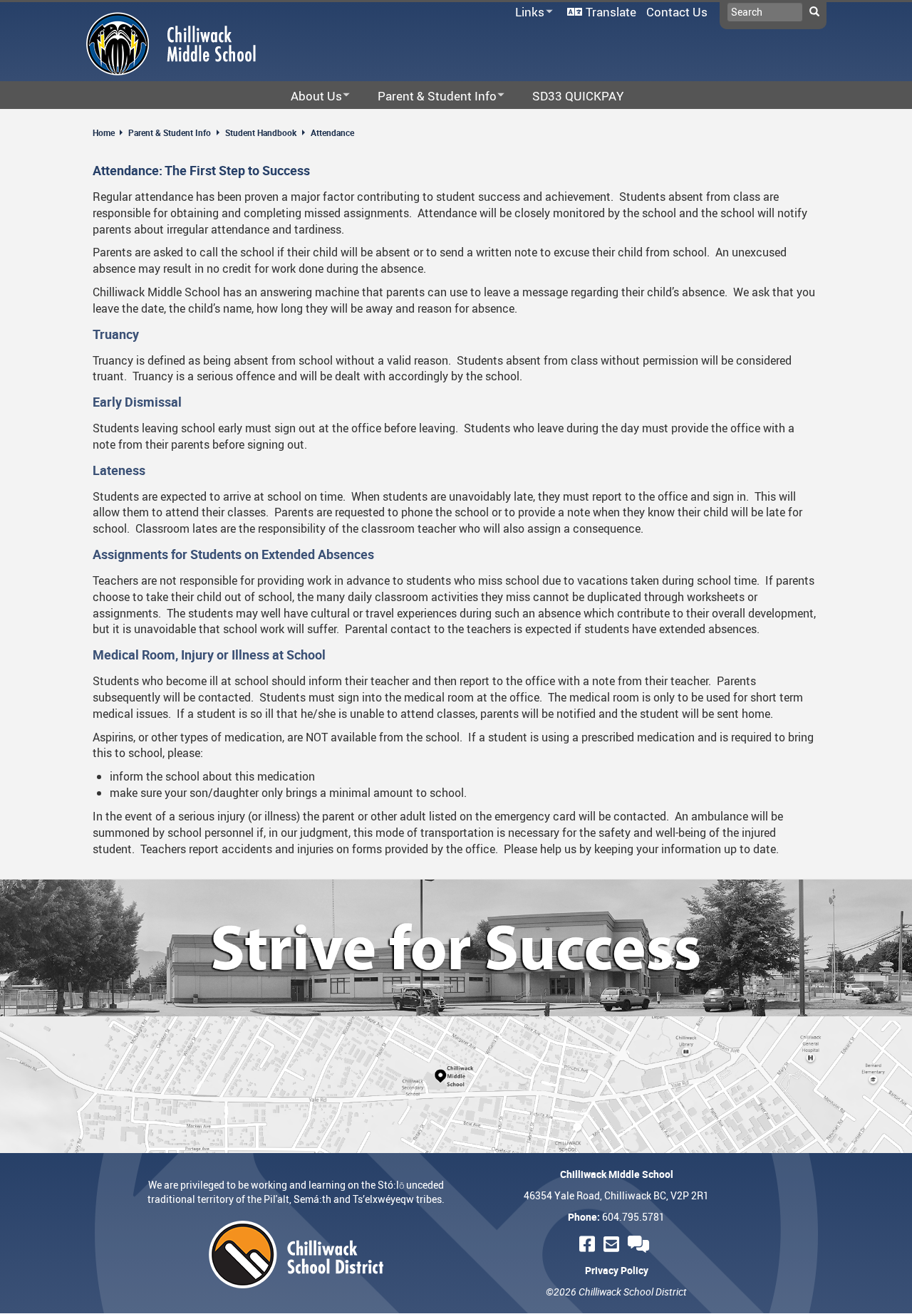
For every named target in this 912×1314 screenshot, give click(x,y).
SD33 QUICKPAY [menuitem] (577, 96)
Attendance (332, 132)
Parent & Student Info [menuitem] (428, 96)
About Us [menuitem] (307, 96)
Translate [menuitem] (611, 12)
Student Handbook (260, 132)
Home (104, 132)
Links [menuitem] (527, 12)
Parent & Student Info (169, 132)
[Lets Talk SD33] (640, 1244)
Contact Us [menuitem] (677, 12)
